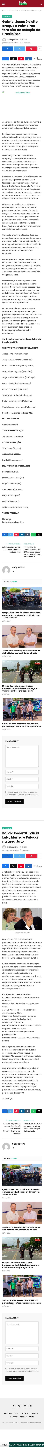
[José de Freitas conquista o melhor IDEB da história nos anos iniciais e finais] (22, 636)
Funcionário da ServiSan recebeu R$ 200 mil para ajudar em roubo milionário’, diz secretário (32, 552)
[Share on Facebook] (7, 48)
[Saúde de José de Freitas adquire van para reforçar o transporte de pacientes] (22, 709)
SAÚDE (31, 1417)
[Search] (40, 3)
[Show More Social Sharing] (39, 48)
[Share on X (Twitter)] (19, 48)
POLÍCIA (25, 1414)
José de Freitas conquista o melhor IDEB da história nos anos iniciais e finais (21, 651)
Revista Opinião (35, 1423)
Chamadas (7, 16)
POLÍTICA (34, 1414)
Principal (8, 1414)
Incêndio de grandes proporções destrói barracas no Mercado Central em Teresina (11, 1129)
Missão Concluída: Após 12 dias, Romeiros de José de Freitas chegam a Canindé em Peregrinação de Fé (20, 688)
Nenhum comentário (11, 43)
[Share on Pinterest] (31, 48)
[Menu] (3, 3)
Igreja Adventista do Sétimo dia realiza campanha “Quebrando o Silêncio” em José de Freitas (21, 615)
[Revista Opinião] (23, 3)
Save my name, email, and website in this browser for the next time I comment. (22, 793)
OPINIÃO (23, 1417)
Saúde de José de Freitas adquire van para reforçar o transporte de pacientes (21, 725)
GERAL (17, 1414)
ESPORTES (14, 1417)
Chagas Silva (13, 40)
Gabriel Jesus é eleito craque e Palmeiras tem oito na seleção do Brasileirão (33, 1127)
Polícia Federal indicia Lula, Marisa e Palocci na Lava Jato (11, 549)
